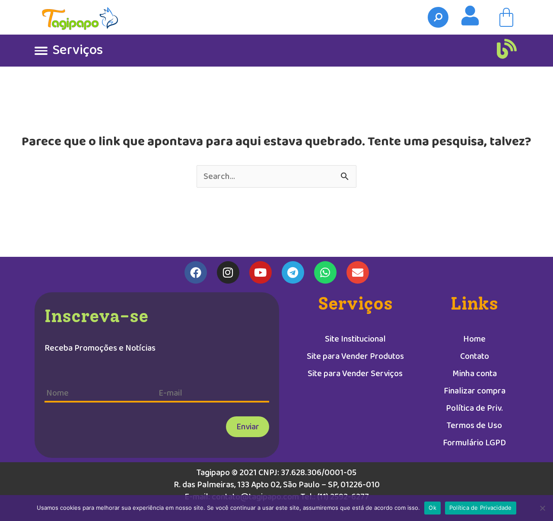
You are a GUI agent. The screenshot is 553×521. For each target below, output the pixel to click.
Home (474, 339)
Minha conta (474, 373)
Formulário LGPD (474, 443)
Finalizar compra (474, 391)
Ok (432, 507)
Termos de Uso (474, 425)
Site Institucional (355, 339)
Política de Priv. (474, 408)
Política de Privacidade (480, 507)
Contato (474, 356)
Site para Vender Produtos (355, 356)
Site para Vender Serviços (355, 373)
